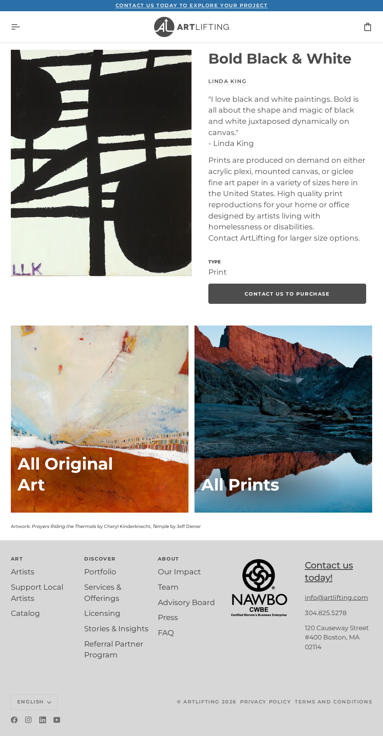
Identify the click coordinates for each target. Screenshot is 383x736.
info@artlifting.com (336, 597)
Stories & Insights (116, 628)
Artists (22, 571)
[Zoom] (101, 163)
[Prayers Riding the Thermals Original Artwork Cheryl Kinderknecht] (100, 419)
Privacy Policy (265, 702)
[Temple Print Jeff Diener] (283, 419)
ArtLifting (201, 702)
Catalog (25, 613)
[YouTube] (56, 720)
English (30, 702)
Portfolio (100, 571)
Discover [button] (100, 559)
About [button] (168, 559)
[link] (287, 294)
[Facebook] (14, 720)
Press (168, 617)
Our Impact (179, 571)
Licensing (102, 613)
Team (168, 587)
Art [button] (17, 559)
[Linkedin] (42, 720)
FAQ (166, 632)
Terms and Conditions (333, 702)
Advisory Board (186, 602)
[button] (264, 557)
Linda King (227, 81)
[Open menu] (22, 27)
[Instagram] (28, 720)
